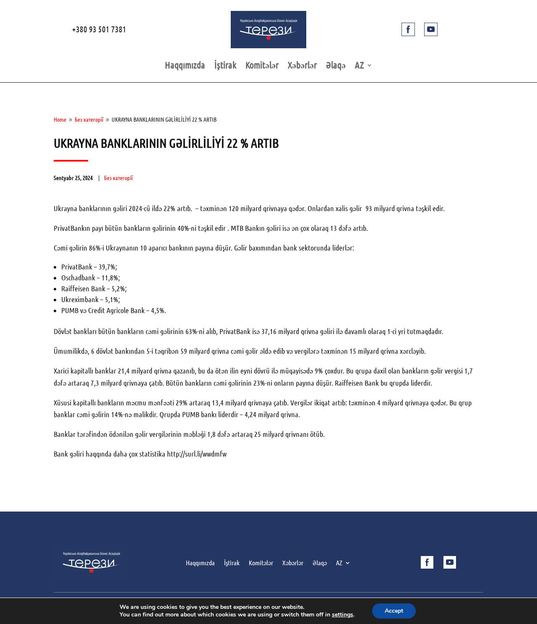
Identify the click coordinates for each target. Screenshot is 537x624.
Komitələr (262, 66)
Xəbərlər (302, 66)
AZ (359, 66)
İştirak (225, 66)
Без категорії (118, 178)
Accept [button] (394, 611)
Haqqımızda (185, 66)
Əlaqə (336, 66)
